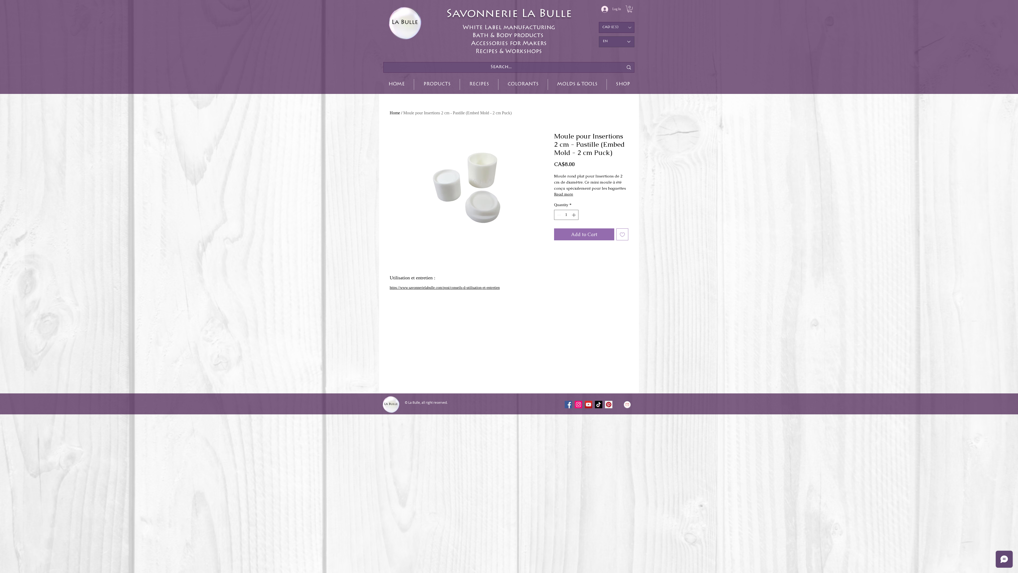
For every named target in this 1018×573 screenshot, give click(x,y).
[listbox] (616, 27)
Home (395, 113)
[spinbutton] (566, 215)
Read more (563, 194)
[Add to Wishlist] (622, 234)
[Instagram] (578, 404)
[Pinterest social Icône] (608, 404)
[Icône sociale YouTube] (588, 404)
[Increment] (574, 215)
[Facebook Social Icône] (568, 404)
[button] (630, 9)
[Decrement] (558, 215)
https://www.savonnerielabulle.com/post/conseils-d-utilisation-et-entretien (445, 288)
